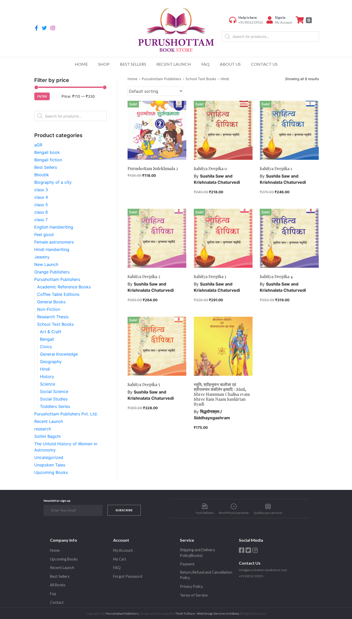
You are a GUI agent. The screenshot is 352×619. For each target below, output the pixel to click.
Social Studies (54, 398)
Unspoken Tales (49, 464)
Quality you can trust (268, 513)
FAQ (205, 64)
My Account (123, 550)
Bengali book (47, 152)
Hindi (45, 369)
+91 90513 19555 (251, 576)
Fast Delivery (205, 513)
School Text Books (55, 324)
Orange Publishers (52, 271)
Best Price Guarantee (234, 513)
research (42, 428)
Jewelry (41, 257)
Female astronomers (54, 242)
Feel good (44, 234)
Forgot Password (127, 576)
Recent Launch (173, 64)
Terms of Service (194, 595)
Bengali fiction (48, 159)
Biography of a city (53, 182)
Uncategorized (48, 457)
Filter (42, 96)
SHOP (104, 64)
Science (47, 384)
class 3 (41, 189)
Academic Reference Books (64, 286)
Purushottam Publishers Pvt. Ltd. (66, 413)
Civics (46, 346)
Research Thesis (53, 316)
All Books (57, 585)
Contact (57, 602)
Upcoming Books (51, 472)
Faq (53, 593)
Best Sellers (133, 64)
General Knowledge (59, 354)
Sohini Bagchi (47, 436)
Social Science (54, 391)
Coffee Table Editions (58, 294)
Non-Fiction (48, 309)
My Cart (119, 559)
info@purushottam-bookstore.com (263, 570)
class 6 (41, 212)
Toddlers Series (55, 406)
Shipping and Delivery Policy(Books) (197, 553)
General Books (51, 301)
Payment (187, 564)
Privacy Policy (191, 586)
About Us (230, 64)
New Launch (46, 264)
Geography (51, 361)
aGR (38, 144)
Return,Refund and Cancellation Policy (206, 575)
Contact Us (264, 64)
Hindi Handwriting (51, 249)
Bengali (47, 339)
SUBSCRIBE (124, 510)
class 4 (41, 197)
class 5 (41, 204)
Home (81, 64)
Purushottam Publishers (57, 279)
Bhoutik (41, 174)
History (47, 376)
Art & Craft (50, 331)
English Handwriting (53, 227)
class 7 (41, 219)
